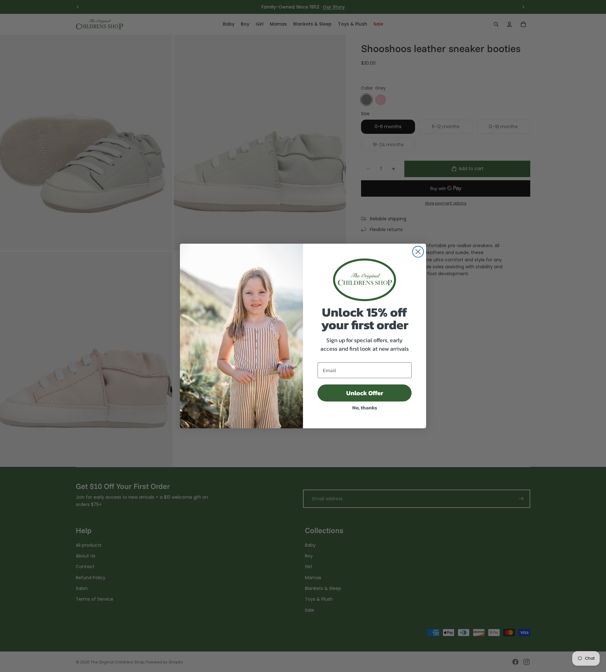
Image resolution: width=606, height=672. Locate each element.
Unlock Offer (364, 393)
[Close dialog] (418, 251)
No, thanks (364, 407)
